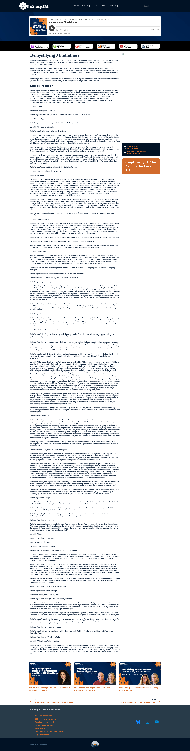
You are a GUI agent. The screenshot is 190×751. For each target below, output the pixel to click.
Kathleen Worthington (136, 152)
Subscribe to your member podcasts (50, 731)
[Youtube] (156, 722)
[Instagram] (147, 722)
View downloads (41, 728)
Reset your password (43, 715)
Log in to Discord (42, 734)
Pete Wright (133, 149)
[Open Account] (117, 6)
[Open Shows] (89, 6)
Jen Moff (131, 151)
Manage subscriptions (44, 725)
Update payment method (46, 722)
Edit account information (45, 719)
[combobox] (156, 6)
